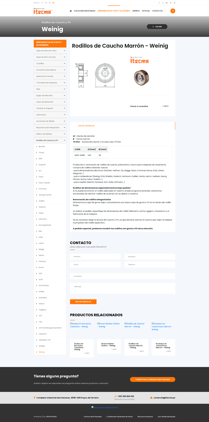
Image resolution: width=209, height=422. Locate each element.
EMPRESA (136, 11)
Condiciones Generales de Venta (119, 416)
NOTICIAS (146, 11)
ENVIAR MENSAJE (83, 301)
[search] (172, 10)
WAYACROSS (51, 416)
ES (53, 3)
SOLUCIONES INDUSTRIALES (84, 11)
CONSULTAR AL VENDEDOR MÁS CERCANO (152, 379)
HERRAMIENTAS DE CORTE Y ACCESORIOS (114, 11)
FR (50, 3)
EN (46, 3)
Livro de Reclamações (166, 416)
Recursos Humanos (145, 416)
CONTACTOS (157, 11)
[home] (42, 10)
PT (42, 3)
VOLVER (158, 27)
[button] (50, 51)
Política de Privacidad (92, 416)
